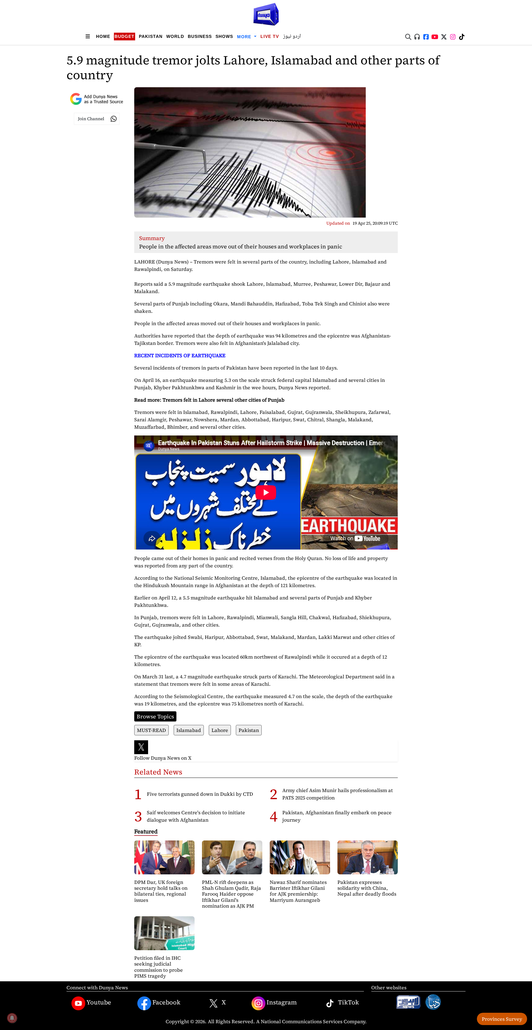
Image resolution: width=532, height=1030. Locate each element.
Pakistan (151, 36)
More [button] (245, 36)
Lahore (220, 730)
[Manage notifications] (12, 1018)
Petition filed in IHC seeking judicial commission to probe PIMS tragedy (158, 966)
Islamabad (188, 730)
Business (200, 36)
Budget (125, 36)
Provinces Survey (502, 1019)
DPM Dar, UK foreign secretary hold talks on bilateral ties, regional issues (160, 891)
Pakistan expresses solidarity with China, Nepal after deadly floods (366, 888)
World (175, 36)
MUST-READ (151, 730)
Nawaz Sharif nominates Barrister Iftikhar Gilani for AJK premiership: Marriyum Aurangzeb (298, 891)
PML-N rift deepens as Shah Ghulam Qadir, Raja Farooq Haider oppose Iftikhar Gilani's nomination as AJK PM (231, 894)
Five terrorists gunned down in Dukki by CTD (200, 794)
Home (103, 36)
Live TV (269, 36)
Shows (224, 36)
